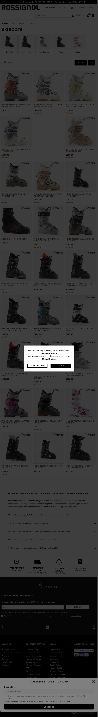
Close (61, 365)
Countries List (37, 365)
